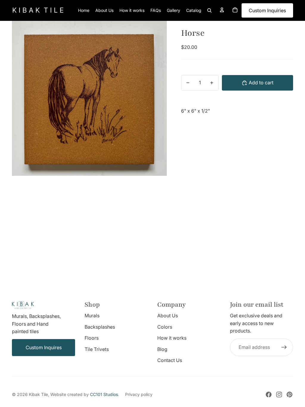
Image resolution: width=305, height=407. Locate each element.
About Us (167, 316)
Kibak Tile (38, 394)
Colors (164, 327)
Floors (92, 338)
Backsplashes (100, 327)
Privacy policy (138, 394)
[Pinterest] (289, 394)
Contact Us (169, 360)
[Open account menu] (221, 9)
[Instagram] (279, 394)
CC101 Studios (104, 394)
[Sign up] (284, 347)
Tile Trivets (97, 349)
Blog (162, 349)
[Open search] (209, 10)
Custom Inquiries (267, 10)
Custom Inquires (44, 347)
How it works (171, 338)
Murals (92, 316)
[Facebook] (268, 394)
